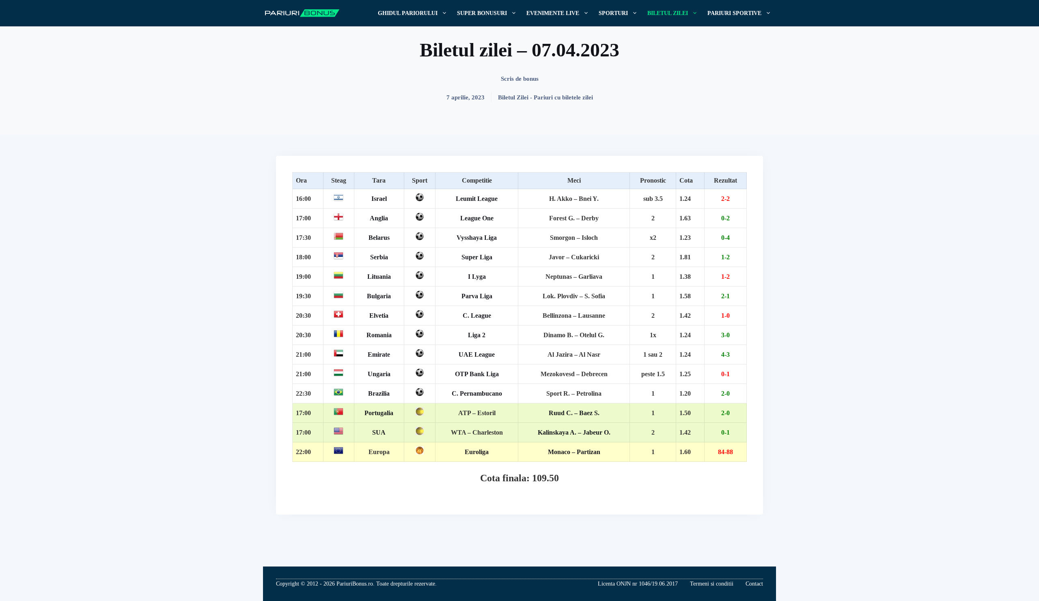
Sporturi (613, 13)
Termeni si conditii (711, 584)
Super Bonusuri (482, 13)
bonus (531, 78)
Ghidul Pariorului (408, 13)
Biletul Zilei (667, 13)
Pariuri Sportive (734, 13)
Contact (754, 584)
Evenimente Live (552, 13)
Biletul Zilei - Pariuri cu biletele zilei (545, 97)
